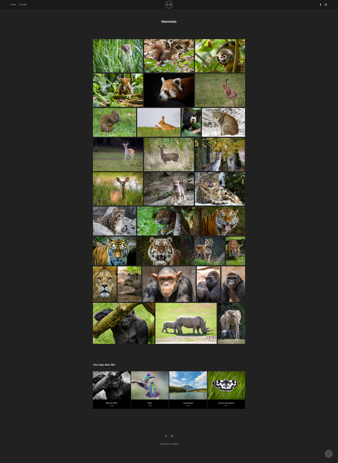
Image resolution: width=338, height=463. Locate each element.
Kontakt (23, 4)
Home (13, 4)
